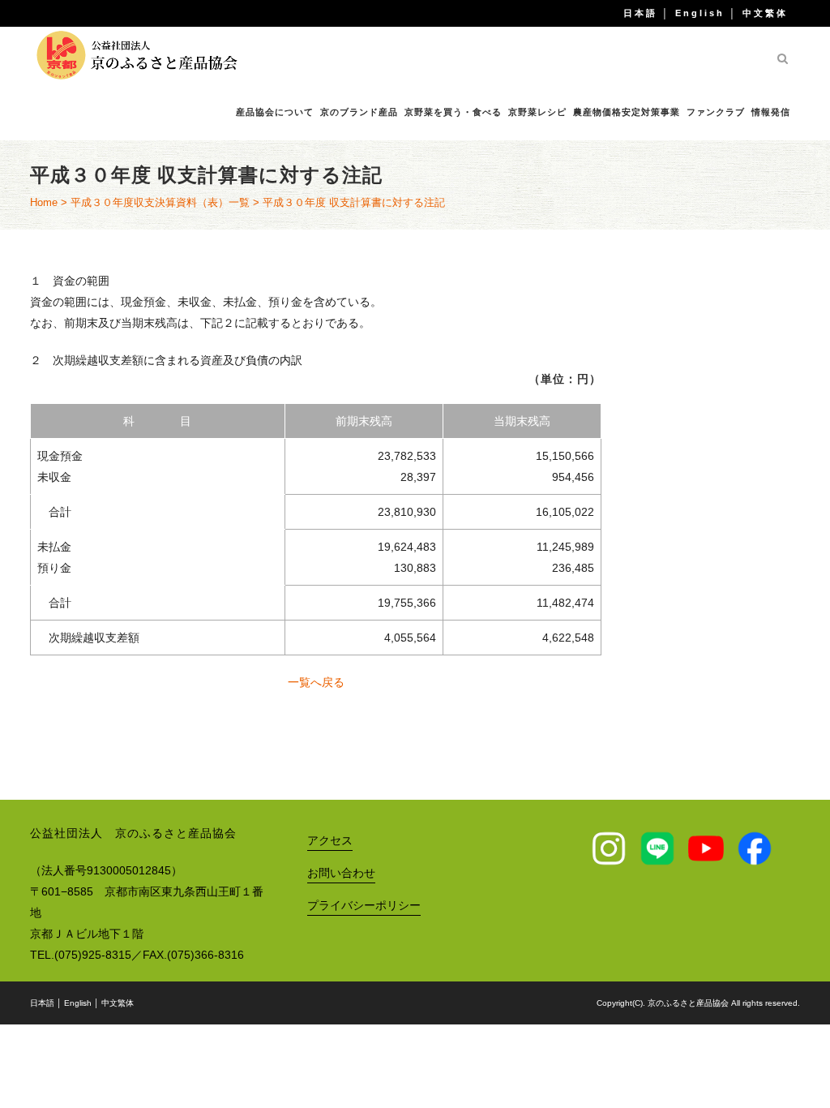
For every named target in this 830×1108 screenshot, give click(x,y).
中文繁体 (765, 13)
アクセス (330, 840)
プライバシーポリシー (364, 905)
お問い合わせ (341, 872)
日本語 (640, 13)
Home (44, 202)
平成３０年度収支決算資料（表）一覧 (160, 202)
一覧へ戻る (316, 682)
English (700, 13)
